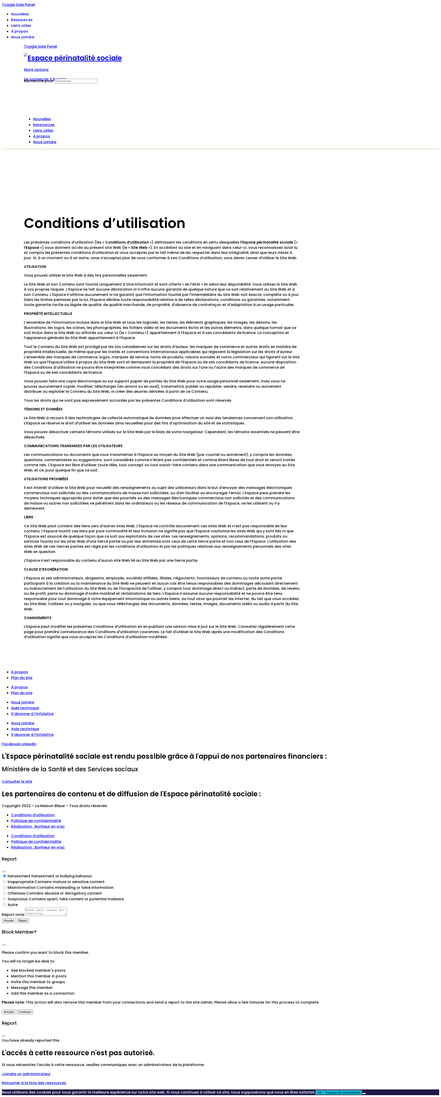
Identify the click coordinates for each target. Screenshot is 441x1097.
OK (319, 1092)
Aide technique (25, 708)
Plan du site (21, 677)
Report (22, 920)
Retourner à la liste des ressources (34, 1083)
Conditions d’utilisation (33, 815)
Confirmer (24, 1012)
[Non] (364, 1093)
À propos (19, 672)
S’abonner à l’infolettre (32, 713)
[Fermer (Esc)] (4, 871)
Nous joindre (22, 702)
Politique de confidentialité (36, 820)
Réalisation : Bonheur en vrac (38, 826)
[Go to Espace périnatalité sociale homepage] (73, 58)
